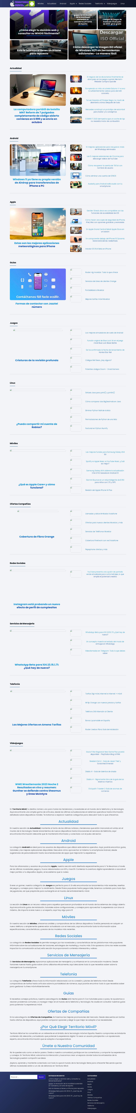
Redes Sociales (85, 3)
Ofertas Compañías (20, 504)
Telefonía (99, 3)
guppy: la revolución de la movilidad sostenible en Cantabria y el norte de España (65, 1085)
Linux (123, 3)
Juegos (14, 323)
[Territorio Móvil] (22, 4)
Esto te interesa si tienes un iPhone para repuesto (66, 1088)
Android (63, 3)
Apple (72, 3)
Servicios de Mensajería (22, 623)
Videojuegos (112, 3)
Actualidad (51, 3)
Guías (13, 262)
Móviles (41, 3)
